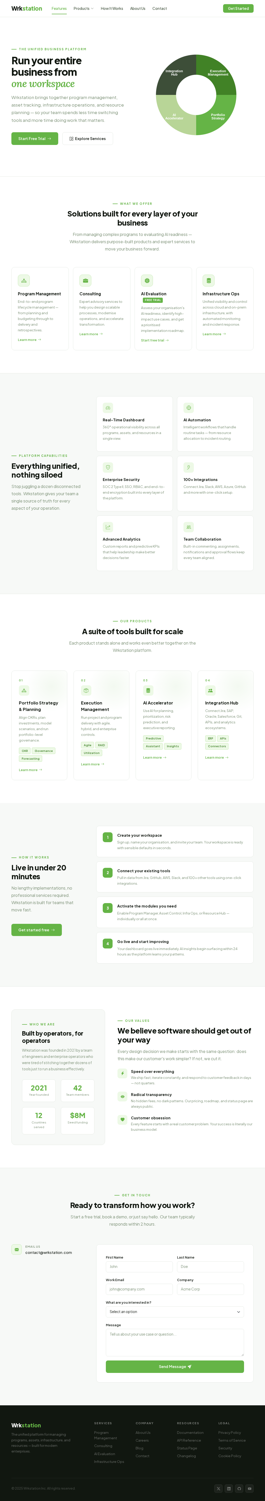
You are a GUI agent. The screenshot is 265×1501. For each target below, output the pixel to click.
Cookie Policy (229, 1456)
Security (225, 1448)
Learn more (28, 770)
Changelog (186, 1456)
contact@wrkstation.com (48, 1252)
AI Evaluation (104, 1453)
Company (185, 1280)
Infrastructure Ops (109, 1461)
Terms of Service (232, 1440)
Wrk (26, 8)
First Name (114, 1257)
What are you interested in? (128, 1302)
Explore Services (90, 138)
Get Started (238, 8)
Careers (142, 1440)
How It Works (112, 8)
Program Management (105, 1435)
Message (113, 1325)
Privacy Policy (229, 1432)
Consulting (103, 1445)
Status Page (187, 1448)
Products (82, 8)
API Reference (189, 1440)
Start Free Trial (32, 138)
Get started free (33, 929)
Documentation (190, 1432)
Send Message (173, 1366)
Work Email (115, 1280)
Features (59, 8)
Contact (159, 8)
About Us (137, 8)
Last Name (185, 1257)
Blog (139, 1448)
